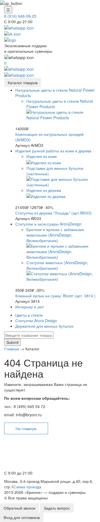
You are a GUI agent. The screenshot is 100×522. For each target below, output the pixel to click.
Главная (11, 348)
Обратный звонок (19, 508)
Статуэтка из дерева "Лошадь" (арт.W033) (53, 213)
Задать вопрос (57, 508)
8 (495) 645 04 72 (21, 460)
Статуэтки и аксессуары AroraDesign (48, 224)
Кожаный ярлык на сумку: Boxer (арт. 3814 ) (55, 295)
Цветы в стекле (29, 315)
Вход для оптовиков (22, 517)
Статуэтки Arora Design (36, 320)
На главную (26, 428)
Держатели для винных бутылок (44, 326)
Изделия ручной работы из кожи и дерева (53, 150)
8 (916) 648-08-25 (20, 16)
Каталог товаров (23, 82)
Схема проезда (27, 486)
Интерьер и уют (29, 306)
